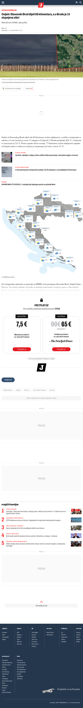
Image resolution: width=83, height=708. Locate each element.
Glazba (63, 639)
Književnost (64, 637)
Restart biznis (50, 632)
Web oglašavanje (21, 669)
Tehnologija (35, 632)
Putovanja (34, 641)
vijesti (4, 628)
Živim (3, 683)
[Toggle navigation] (2, 2)
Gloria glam (5, 678)
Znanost (34, 635)
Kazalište (63, 641)
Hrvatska (4, 632)
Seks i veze (34, 639)
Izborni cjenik (20, 667)
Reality (78, 641)
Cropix (3, 690)
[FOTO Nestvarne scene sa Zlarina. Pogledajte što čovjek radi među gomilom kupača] (76, 519)
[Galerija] (41, 55)
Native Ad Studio (6, 692)
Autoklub (4, 669)
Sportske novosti (6, 665)
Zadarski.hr (5, 685)
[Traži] (80, 2)
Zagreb (4, 639)
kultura (64, 628)
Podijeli (28, 88)
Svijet (3, 635)
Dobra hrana (5, 674)
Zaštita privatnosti (21, 665)
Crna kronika (5, 637)
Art (62, 632)
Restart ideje (50, 635)
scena (78, 628)
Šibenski (4, 688)
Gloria (3, 676)
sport (19, 628)
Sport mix (19, 644)
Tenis (18, 639)
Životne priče (35, 644)
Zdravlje (34, 637)
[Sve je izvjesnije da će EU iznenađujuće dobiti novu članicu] (76, 527)
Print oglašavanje (21, 672)
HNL (18, 632)
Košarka (19, 637)
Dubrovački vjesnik (7, 681)
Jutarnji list (5, 660)
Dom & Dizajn (5, 672)
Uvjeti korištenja (21, 662)
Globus (4, 667)
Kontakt (19, 674)
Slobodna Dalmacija (7, 662)
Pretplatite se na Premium (68, 689)
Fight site (19, 641)
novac (49, 628)
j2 (32, 628)
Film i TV (63, 635)
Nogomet (19, 635)
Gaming (34, 646)
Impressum (20, 660)
